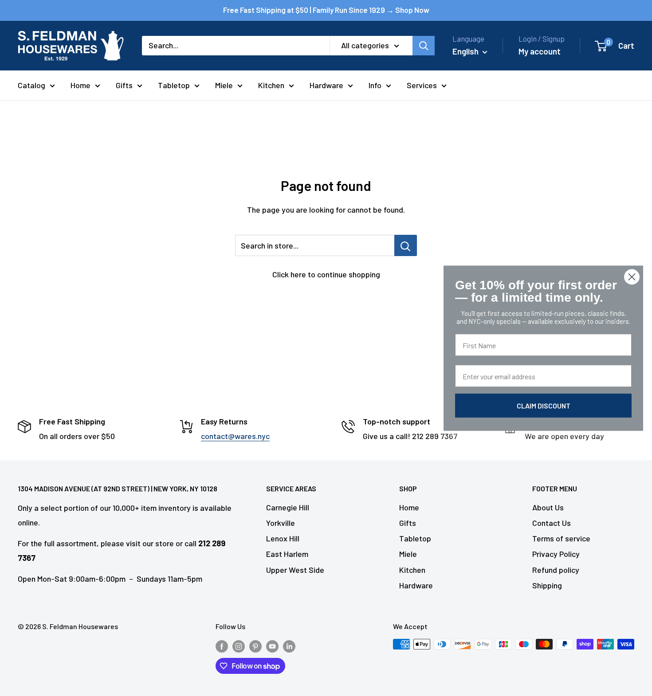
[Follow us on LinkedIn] (289, 646)
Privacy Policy (556, 554)
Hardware (326, 85)
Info (375, 85)
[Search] (423, 45)
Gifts (124, 85)
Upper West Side (295, 570)
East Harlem (287, 554)
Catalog (31, 85)
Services (422, 85)
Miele (224, 85)
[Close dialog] (632, 276)
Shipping (547, 585)
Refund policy (555, 570)
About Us (548, 507)
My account (539, 51)
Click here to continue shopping (326, 274)
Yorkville (280, 523)
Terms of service (561, 538)
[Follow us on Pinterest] (255, 646)
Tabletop (174, 85)
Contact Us (551, 523)
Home (80, 85)
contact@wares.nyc (235, 436)
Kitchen (271, 85)
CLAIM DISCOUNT (543, 405)
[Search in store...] (405, 245)
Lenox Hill (282, 538)
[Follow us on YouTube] (272, 646)
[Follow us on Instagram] (238, 646)
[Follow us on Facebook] (222, 646)
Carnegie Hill (287, 507)
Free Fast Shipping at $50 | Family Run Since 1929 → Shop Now (326, 9)
